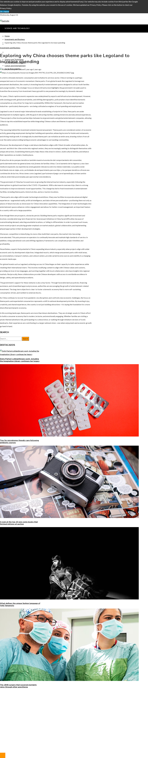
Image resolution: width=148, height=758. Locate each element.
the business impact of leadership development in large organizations (32, 698)
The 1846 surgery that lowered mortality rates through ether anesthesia (18, 686)
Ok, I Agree (4, 11)
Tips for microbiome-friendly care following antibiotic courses (19, 441)
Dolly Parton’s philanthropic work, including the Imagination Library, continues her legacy (19, 360)
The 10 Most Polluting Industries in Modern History (25, 702)
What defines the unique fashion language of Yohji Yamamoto (20, 604)
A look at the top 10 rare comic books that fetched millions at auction (19, 523)
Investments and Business (10, 48)
